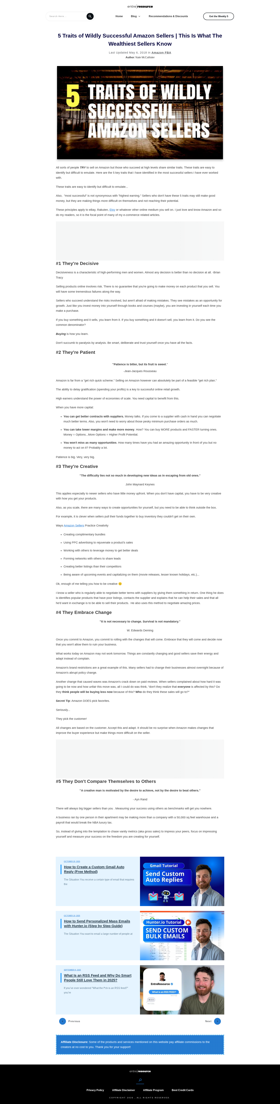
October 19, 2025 (72, 916)
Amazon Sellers (74, 525)
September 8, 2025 (72, 970)
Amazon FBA (161, 52)
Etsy (112, 209)
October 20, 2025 (72, 861)
